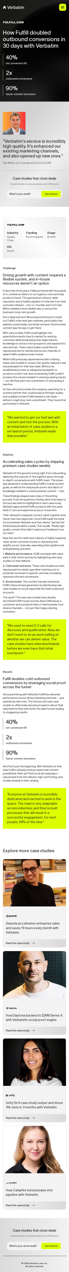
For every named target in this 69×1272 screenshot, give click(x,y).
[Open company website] (16, 225)
